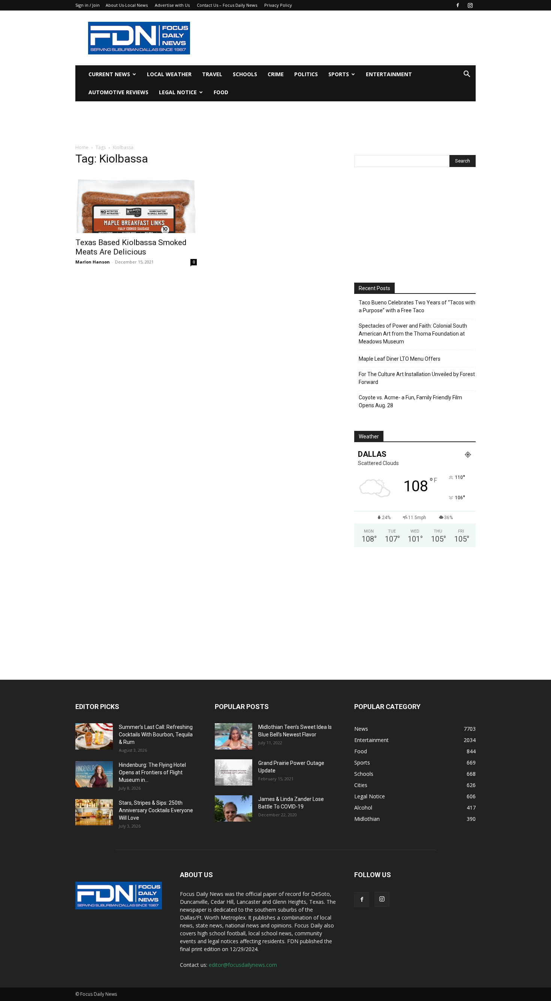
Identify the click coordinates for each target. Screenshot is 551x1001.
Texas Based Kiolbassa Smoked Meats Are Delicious (131, 247)
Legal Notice (178, 92)
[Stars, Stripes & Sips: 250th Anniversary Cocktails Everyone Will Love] (94, 812)
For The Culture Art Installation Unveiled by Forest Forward (417, 378)
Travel (212, 74)
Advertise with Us (172, 5)
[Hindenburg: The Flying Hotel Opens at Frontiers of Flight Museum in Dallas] (94, 774)
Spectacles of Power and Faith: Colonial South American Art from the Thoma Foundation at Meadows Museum (413, 334)
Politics (306, 74)
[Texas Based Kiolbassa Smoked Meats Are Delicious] (136, 203)
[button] (467, 74)
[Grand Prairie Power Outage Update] (233, 772)
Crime (276, 74)
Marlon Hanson (92, 262)
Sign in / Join (87, 5)
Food (221, 92)
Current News (109, 74)
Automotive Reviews (118, 92)
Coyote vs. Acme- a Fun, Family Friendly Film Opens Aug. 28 (410, 401)
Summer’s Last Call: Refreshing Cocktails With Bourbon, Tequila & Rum (156, 734)
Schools (245, 74)
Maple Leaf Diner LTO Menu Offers (399, 359)
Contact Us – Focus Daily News (227, 5)
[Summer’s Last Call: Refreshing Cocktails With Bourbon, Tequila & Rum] (94, 736)
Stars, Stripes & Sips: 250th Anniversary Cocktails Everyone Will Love (156, 810)
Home (81, 147)
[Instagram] (470, 5)
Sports (338, 74)
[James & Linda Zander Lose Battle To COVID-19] (233, 808)
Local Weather (169, 74)
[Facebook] (457, 5)
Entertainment (389, 74)
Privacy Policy (278, 5)
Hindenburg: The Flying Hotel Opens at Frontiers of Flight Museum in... (152, 772)
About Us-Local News (127, 5)
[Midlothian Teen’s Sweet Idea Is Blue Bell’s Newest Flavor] (233, 736)
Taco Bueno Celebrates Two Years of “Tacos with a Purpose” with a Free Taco (417, 306)
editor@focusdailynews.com (243, 964)
